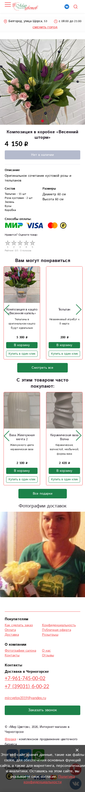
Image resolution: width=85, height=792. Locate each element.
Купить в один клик (21, 354)
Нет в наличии (42, 155)
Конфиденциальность (59, 625)
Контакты (12, 655)
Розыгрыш (50, 634)
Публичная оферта (56, 630)
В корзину (22, 345)
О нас (46, 650)
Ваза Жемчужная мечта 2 (21, 437)
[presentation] (6, 309)
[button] (42, 120)
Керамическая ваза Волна (64, 437)
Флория (10, 739)
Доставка (12, 634)
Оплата (10, 630)
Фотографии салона (20, 650)
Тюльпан (64, 309)
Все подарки (42, 493)
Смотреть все (42, 367)
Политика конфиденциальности (49, 779)
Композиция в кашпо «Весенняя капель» (22, 311)
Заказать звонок (42, 710)
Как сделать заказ (19, 625)
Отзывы (48, 655)
